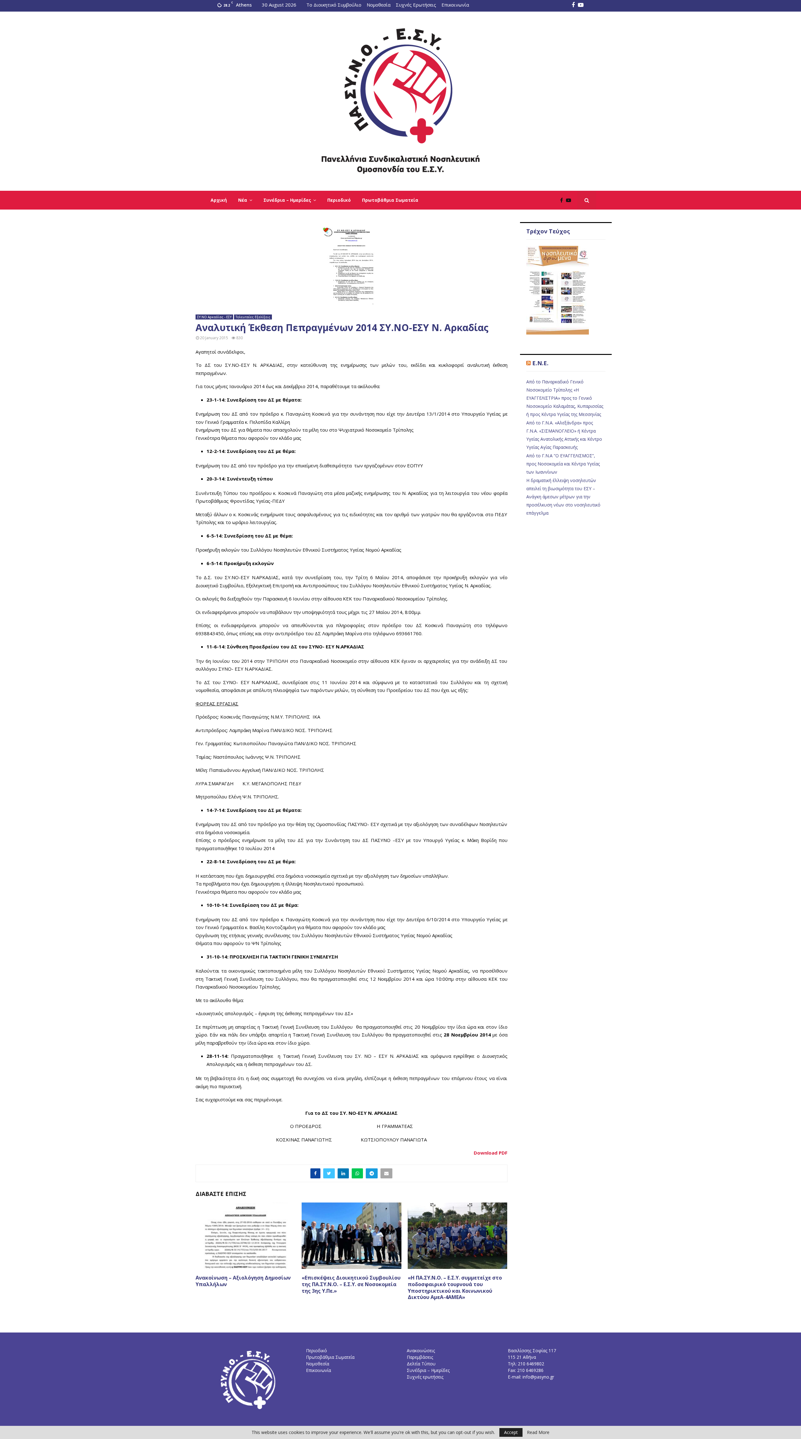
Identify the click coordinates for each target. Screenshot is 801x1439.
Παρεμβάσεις (420, 1357)
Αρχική (219, 200)
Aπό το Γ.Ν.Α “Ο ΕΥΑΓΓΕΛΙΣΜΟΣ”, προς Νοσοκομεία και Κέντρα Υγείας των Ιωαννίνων (563, 464)
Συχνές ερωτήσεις (425, 1377)
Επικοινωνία (455, 5)
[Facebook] (563, 200)
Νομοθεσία (378, 5)
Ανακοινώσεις (421, 1350)
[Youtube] (570, 200)
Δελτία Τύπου (421, 1364)
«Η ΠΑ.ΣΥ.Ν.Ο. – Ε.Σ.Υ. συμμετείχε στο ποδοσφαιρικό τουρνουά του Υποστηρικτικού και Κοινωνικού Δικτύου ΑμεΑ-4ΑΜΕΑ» (455, 1287)
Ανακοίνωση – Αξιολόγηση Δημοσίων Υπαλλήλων (243, 1281)
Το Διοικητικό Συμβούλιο (333, 5)
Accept (511, 1432)
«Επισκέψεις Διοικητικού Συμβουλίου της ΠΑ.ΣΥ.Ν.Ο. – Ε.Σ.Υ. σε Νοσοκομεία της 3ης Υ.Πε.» (351, 1284)
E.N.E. (540, 363)
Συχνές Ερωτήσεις (416, 5)
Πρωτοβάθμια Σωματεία (390, 200)
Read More (538, 1432)
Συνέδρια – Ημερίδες (287, 200)
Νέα (242, 200)
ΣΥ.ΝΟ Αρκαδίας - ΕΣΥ (214, 317)
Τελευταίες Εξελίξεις (253, 317)
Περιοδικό (339, 200)
